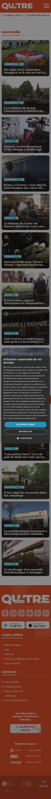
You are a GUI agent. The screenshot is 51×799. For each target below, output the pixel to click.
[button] (25, 438)
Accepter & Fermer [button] (25, 424)
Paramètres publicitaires (18, 412)
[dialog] (25, 399)
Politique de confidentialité (25, 418)
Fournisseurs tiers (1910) (24, 390)
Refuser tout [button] (25, 431)
